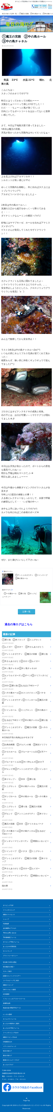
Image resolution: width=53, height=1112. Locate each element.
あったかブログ (8, 1064)
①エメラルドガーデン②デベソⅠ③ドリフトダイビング (25, 677)
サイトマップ (7, 951)
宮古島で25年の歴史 (10, 962)
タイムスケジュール (9, 1019)
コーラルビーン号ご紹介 (11, 980)
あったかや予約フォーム (11, 1028)
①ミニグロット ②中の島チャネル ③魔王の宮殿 (25, 787)
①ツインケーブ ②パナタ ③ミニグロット (23, 851)
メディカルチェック (9, 1046)
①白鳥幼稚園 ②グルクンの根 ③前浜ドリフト (25, 744)
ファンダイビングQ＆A (10, 1033)
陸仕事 (5, 885)
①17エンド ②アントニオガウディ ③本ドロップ (25, 815)
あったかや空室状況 (9, 946)
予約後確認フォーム (9, 937)
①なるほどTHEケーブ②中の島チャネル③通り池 (25, 720)
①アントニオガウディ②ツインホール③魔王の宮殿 (25, 701)
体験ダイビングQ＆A (10, 1037)
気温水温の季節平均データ (12, 1008)
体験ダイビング (8, 985)
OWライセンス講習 (9, 989)
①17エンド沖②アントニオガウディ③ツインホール (25, 770)
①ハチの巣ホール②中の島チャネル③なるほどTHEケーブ (24, 832)
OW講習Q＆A (7, 1042)
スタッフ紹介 (7, 971)
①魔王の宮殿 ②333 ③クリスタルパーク (22, 824)
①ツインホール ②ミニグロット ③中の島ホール (25, 711)
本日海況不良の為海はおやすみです (18, 737)
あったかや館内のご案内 (11, 1023)
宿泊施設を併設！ (9, 967)
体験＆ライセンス (9, 914)
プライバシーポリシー (10, 956)
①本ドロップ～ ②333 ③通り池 (18, 779)
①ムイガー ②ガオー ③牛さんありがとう (23, 647)
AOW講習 (6, 994)
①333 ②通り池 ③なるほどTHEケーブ (20, 685)
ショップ (6, 919)
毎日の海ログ (7, 1051)
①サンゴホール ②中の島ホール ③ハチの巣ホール (25, 798)
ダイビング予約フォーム (11, 942)
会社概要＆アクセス (9, 928)
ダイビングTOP (8, 905)
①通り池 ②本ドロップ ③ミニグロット (22, 639)
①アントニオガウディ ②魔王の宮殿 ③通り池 (25, 654)
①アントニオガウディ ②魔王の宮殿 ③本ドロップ (25, 860)
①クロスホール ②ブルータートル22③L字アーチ (24, 753)
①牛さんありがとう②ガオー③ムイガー (21, 661)
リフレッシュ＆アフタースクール (14, 999)
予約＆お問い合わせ (9, 933)
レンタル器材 (7, 1014)
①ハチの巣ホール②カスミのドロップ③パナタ (24, 692)
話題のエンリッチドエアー (12, 976)
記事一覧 (26, 611)
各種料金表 (6, 1003)
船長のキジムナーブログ (11, 1060)
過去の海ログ (7, 1055)
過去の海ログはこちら (17, 624)
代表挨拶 (6, 924)
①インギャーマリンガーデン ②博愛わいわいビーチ (25, 842)
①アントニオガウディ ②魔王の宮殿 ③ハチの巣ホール (25, 728)
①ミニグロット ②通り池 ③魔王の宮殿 (22, 806)
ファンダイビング (9, 910)
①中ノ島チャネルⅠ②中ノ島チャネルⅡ (19, 668)
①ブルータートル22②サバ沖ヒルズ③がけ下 (23, 762)
